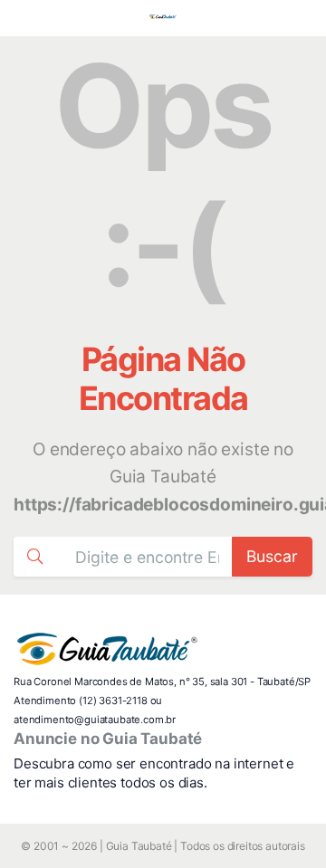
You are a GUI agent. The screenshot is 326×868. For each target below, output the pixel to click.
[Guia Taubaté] (163, 18)
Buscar (272, 556)
